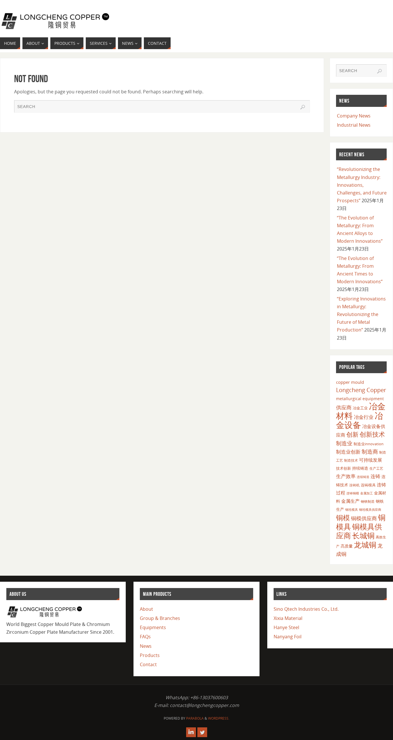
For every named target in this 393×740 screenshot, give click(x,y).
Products (150, 655)
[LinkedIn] (191, 732)
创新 (352, 434)
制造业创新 (348, 451)
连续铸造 (363, 477)
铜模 (343, 517)
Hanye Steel (286, 627)
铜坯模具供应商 (370, 509)
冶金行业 (363, 417)
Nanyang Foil (288, 636)
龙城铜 (365, 545)
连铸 (375, 476)
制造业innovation (369, 443)
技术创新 (343, 468)
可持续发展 (370, 460)
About (146, 609)
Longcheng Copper (361, 390)
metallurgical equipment (360, 398)
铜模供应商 (364, 518)
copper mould (350, 382)
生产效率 (346, 476)
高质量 (347, 546)
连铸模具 (368, 484)
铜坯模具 (351, 510)
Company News (354, 116)
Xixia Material (288, 618)
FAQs (145, 636)
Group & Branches (160, 618)
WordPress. (218, 718)
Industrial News (354, 125)
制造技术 (351, 460)
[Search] (303, 107)
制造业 (344, 443)
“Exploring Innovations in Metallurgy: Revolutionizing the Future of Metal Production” (361, 314)
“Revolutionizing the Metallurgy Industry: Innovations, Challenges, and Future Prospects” (362, 185)
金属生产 (350, 501)
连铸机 (354, 485)
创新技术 (372, 434)
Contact (148, 664)
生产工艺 (376, 468)
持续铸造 (360, 468)
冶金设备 (359, 420)
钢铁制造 (368, 501)
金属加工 (366, 493)
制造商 (370, 451)
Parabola (195, 718)
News (146, 646)
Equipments (153, 627)
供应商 (344, 407)
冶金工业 (360, 408)
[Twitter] (202, 732)
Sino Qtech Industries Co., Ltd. (306, 609)
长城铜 (363, 535)
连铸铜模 (352, 493)
